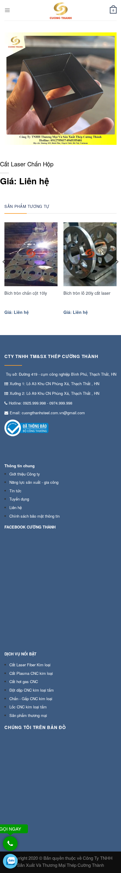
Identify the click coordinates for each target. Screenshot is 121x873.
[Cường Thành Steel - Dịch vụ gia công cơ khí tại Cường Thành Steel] (60, 10)
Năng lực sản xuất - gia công (33, 482)
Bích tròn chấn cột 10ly (25, 293)
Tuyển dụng (19, 499)
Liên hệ (15, 507)
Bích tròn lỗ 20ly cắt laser (86, 293)
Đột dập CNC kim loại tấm (31, 690)
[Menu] (7, 10)
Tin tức (15, 490)
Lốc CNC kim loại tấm (28, 707)
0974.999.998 (60, 403)
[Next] (117, 274)
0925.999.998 (34, 403)
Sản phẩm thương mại (28, 715)
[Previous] (4, 274)
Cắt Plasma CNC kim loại (31, 673)
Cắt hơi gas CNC (23, 681)
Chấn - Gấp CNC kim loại (30, 698)
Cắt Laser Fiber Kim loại (30, 664)
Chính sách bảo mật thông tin (34, 516)
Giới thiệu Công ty (24, 474)
